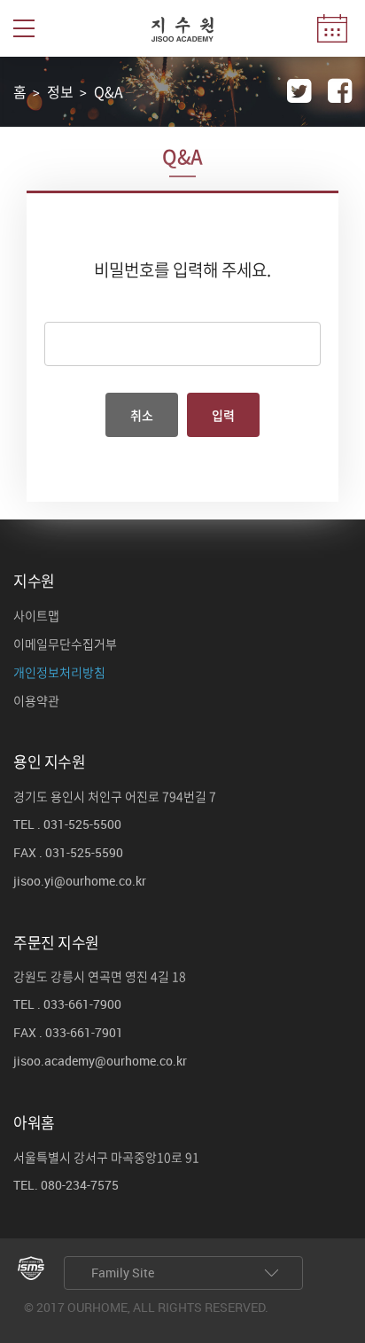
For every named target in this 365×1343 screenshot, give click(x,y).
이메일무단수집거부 (65, 644)
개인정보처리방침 (59, 673)
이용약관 (36, 701)
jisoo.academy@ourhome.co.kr (100, 1062)
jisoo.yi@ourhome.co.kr (79, 882)
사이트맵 (36, 616)
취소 (141, 415)
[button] (24, 28)
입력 (223, 415)
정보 (60, 91)
